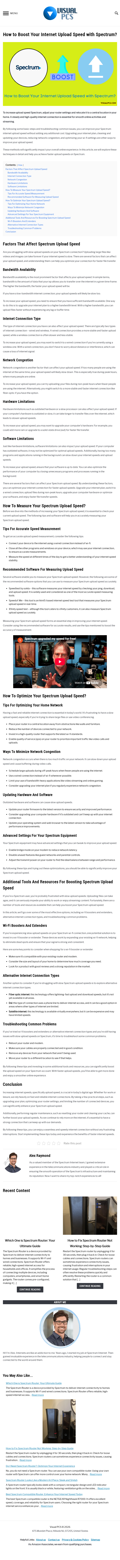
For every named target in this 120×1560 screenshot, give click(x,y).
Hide (20, 165)
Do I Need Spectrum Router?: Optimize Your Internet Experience (40, 1466)
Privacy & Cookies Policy (75, 1539)
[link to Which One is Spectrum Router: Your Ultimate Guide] (30, 1216)
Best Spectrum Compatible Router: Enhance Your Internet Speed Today (44, 1494)
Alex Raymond (39, 1155)
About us (41, 1539)
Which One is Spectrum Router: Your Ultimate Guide (34, 1383)
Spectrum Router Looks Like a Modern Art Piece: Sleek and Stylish (41, 1480)
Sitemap (95, 1539)
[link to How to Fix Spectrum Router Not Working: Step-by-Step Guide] (90, 1216)
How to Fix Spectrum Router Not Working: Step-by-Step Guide (39, 1448)
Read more (38, 1395)
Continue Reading (30, 1289)
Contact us (54, 1539)
